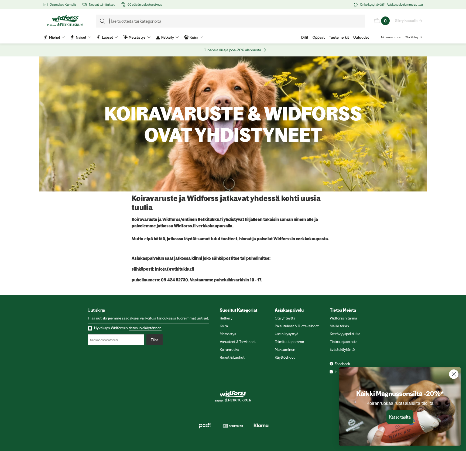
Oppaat (319, 37)
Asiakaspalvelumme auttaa (405, 4)
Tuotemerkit (339, 37)
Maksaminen (285, 349)
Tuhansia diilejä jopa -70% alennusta (232, 50)
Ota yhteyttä (285, 318)
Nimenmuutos (390, 37)
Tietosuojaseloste (343, 341)
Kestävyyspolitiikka (345, 333)
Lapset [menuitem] (107, 37)
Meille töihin (339, 326)
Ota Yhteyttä (413, 37)
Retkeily (226, 318)
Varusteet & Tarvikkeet (238, 341)
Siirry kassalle (406, 20)
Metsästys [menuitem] (137, 37)
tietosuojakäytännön (145, 327)
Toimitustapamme (289, 341)
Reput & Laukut (232, 357)
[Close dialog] (453, 374)
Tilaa (154, 339)
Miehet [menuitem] (54, 37)
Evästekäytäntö (342, 349)
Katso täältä (400, 417)
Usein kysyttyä (286, 333)
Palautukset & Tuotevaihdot (297, 326)
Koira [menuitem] (194, 37)
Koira (224, 326)
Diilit (304, 37)
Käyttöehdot (285, 357)
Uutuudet (361, 37)
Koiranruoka (229, 349)
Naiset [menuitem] (81, 37)
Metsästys (228, 333)
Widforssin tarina (343, 318)
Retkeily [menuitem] (167, 37)
